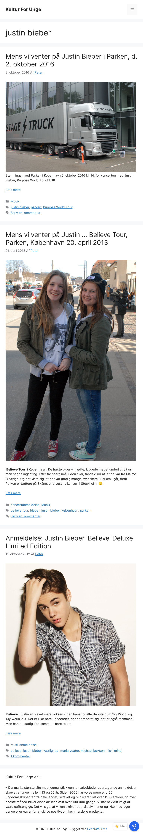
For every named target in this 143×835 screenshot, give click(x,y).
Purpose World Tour (57, 207)
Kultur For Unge (23, 9)
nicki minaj (114, 751)
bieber (34, 510)
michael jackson (93, 751)
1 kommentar (20, 756)
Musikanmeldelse (24, 745)
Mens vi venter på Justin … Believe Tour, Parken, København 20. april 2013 (67, 238)
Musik (15, 201)
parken (36, 207)
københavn (70, 510)
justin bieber (20, 207)
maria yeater (69, 751)
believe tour (19, 510)
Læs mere (13, 190)
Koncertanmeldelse (25, 505)
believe (16, 751)
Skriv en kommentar (25, 213)
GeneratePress (97, 829)
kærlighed (51, 751)
